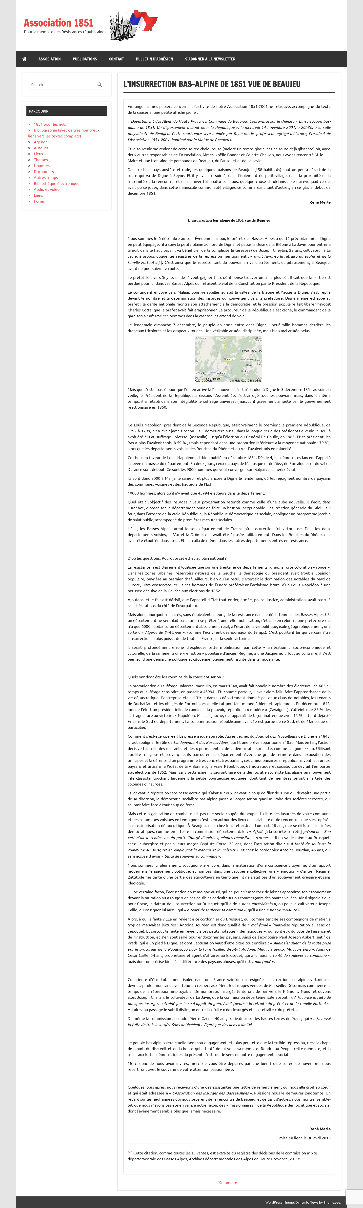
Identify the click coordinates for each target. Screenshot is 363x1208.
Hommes (42, 165)
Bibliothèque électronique (57, 183)
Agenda (40, 141)
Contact (116, 59)
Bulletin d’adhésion (154, 59)
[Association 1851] (133, 41)
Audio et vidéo (47, 189)
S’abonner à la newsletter (210, 59)
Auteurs (41, 147)
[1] (159, 262)
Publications (85, 59)
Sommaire (228, 1182)
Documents (44, 171)
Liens (38, 194)
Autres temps (46, 177)
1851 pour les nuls (50, 123)
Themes (41, 159)
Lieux (38, 153)
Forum (39, 200)
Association (50, 59)
